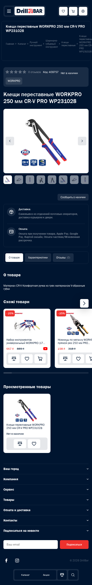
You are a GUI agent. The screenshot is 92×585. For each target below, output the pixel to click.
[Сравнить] (13, 358)
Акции (46, 574)
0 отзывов (34, 72)
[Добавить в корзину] (40, 358)
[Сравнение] (62, 575)
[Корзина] (73, 11)
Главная (10, 43)
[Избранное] (63, 11)
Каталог (25, 574)
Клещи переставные (68, 44)
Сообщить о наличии (73, 197)
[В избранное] (27, 358)
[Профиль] (83, 11)
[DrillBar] (30, 11)
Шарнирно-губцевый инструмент (52, 43)
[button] (7, 373)
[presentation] (3, 185)
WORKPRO (14, 80)
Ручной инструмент (36, 44)
